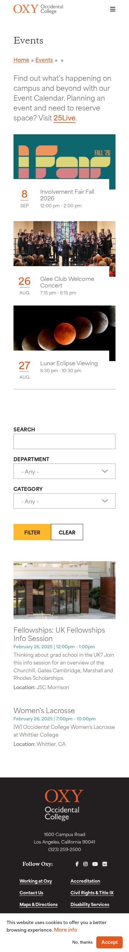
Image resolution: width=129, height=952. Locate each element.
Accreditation (85, 880)
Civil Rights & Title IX (92, 892)
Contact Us (31, 892)
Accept (109, 942)
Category (28, 488)
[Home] (38, 9)
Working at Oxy (36, 880)
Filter (32, 532)
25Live (65, 117)
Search (24, 429)
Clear (67, 532)
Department (32, 458)
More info (65, 929)
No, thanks (82, 942)
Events (44, 59)
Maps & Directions (39, 904)
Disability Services (89, 904)
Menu (111, 9)
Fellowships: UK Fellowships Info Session (59, 633)
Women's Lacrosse (44, 709)
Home (21, 59)
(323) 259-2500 (64, 849)
